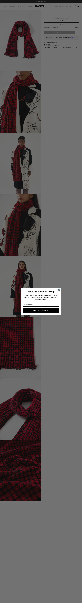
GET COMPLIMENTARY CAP (41, 310)
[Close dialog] (59, 290)
